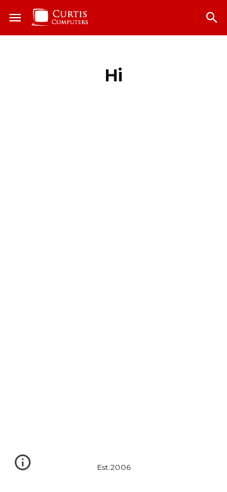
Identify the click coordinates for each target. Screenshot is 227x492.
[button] (15, 17)
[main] (113, 72)
